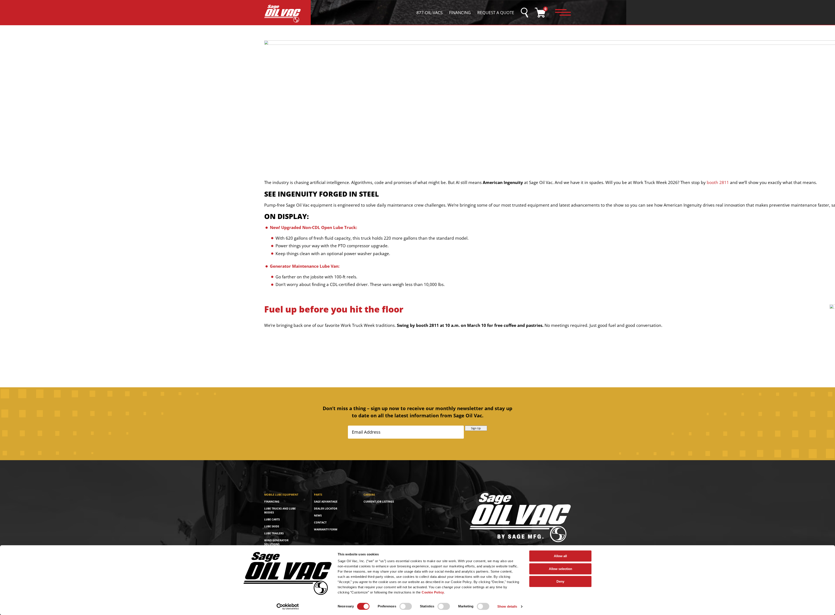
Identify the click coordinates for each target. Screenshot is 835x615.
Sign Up (476, 428)
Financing (460, 12)
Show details (507, 606)
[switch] (405, 606)
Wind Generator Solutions (276, 542)
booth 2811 (718, 182)
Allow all (560, 556)
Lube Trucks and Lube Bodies (280, 510)
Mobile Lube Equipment (281, 494)
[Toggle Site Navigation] (563, 12)
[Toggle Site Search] (524, 12)
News (318, 515)
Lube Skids (271, 526)
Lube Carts (272, 519)
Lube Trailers (274, 533)
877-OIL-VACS (429, 12)
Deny (560, 581)
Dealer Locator (325, 508)
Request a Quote (495, 12)
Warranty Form (325, 529)
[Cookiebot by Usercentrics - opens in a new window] (288, 606)
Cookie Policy (433, 592)
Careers (369, 494)
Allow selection (560, 569)
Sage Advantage (325, 501)
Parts (318, 494)
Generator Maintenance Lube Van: (304, 266)
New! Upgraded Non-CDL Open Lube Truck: (313, 227)
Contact (320, 522)
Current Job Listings (379, 501)
